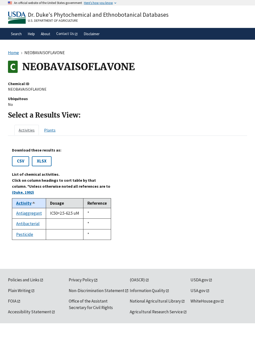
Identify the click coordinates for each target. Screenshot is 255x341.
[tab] (26, 130)
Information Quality (147, 290)
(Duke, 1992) (23, 192)
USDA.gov (199, 280)
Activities (27, 130)
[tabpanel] (127, 194)
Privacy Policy (81, 280)
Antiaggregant (29, 213)
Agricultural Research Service (156, 312)
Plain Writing (19, 290)
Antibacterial (28, 223)
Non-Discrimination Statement (96, 290)
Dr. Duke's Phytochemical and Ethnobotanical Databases (98, 14)
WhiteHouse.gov (205, 301)
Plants (50, 130)
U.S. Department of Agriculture (53, 20)
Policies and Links (23, 280)
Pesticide (24, 234)
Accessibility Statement (29, 312)
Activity (26, 203)
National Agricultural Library (155, 301)
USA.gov (198, 290)
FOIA (12, 301)
